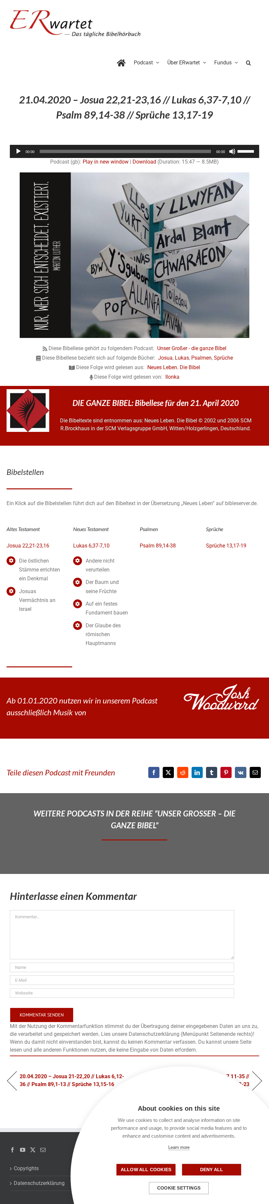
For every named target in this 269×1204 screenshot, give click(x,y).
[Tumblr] (211, 772)
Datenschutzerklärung (39, 1183)
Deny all (211, 1169)
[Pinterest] (226, 772)
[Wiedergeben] (18, 151)
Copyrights (26, 1168)
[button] (248, 61)
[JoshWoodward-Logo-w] (221, 686)
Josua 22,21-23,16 (28, 546)
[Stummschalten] (232, 151)
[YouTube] (22, 1149)
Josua (165, 358)
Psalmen (201, 358)
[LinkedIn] (197, 772)
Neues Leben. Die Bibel (173, 367)
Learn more (179, 1147)
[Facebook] (154, 772)
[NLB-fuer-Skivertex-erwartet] (28, 392)
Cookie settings (178, 1188)
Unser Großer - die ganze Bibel (191, 348)
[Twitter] (32, 1149)
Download (144, 162)
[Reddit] (183, 772)
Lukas (182, 358)
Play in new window (106, 162)
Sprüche (223, 358)
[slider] (247, 151)
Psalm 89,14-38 (158, 546)
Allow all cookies (146, 1169)
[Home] (121, 61)
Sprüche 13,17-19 (226, 546)
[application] (134, 151)
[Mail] (43, 1149)
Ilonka (172, 377)
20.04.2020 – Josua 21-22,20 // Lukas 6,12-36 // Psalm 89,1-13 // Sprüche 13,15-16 (72, 1080)
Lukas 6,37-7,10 (91, 546)
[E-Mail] (255, 772)
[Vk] (240, 772)
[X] (168, 772)
